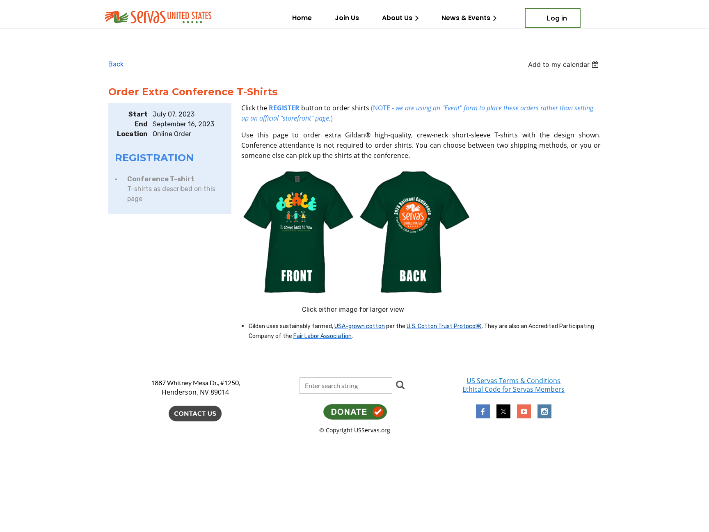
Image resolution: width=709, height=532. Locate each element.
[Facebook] (483, 411)
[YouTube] (524, 411)
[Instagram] (544, 411)
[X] (503, 411)
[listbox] (564, 64)
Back (116, 64)
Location (132, 134)
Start (138, 114)
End (141, 124)
